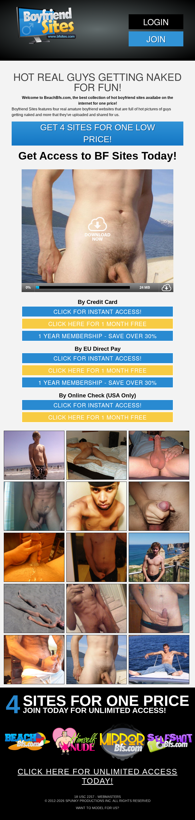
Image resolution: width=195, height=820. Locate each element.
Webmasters (109, 797)
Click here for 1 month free (97, 323)
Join (156, 39)
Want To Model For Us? (97, 808)
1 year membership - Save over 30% (97, 336)
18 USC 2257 (84, 797)
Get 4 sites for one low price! (97, 133)
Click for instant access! (98, 311)
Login (156, 22)
